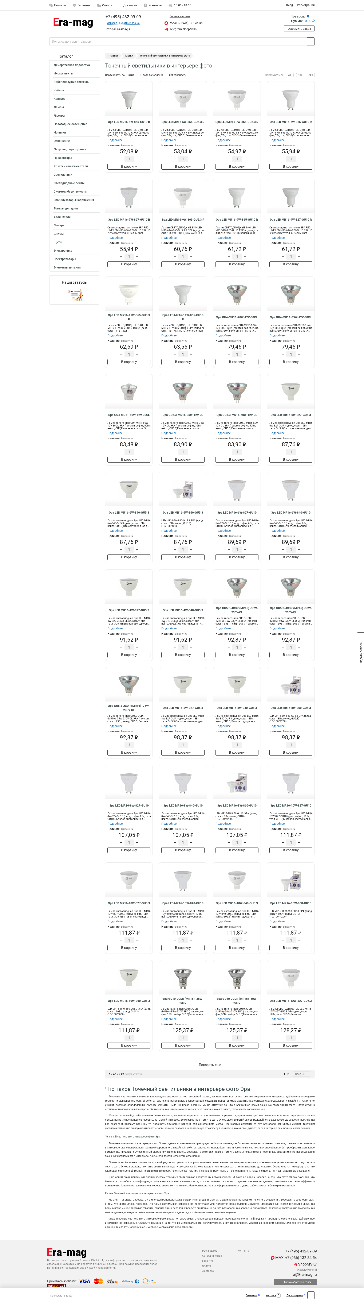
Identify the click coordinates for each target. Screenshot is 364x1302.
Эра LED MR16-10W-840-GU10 (182, 903)
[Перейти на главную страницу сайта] (73, 23)
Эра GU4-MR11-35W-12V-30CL (291, 317)
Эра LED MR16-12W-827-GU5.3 (291, 1000)
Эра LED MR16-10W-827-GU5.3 (129, 903)
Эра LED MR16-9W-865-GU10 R (237, 219)
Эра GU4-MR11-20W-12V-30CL (237, 317)
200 (311, 75)
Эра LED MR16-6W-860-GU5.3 (183, 512)
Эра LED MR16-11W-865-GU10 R (182, 317)
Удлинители (62, 217)
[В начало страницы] (311, 1295)
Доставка (130, 5)
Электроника (63, 250)
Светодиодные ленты (69, 183)
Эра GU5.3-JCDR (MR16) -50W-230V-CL (291, 610)
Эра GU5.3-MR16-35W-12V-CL (183, 415)
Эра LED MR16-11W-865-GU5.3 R (129, 317)
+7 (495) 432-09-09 (122, 16)
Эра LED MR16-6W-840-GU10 (290, 512)
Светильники (63, 174)
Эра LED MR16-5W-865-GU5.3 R (183, 122)
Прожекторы (63, 157)
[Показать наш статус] (74, 295)
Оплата (107, 5)
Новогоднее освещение (70, 124)
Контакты (155, 5)
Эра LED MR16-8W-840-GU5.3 (237, 708)
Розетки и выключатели (71, 166)
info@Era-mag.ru (302, 1274)
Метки (129, 55)
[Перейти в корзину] (287, 19)
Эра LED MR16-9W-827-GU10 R (291, 219)
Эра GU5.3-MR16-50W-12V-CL (237, 415)
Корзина (271, 1295)
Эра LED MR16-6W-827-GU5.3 (291, 415)
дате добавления (153, 75)
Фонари (59, 225)
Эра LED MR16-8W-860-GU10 (237, 805)
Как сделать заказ (61, 1295)
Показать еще (210, 1065)
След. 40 (300, 1074)
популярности (177, 75)
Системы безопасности (70, 191)
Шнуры (59, 233)
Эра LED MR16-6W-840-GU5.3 (129, 512)
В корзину (129, 167)
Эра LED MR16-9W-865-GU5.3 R (183, 219)
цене (131, 75)
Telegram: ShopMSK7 (183, 29)
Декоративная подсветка (72, 65)
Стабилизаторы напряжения (74, 200)
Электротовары (65, 259)
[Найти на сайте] (311, 41)
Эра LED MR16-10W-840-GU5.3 (237, 903)
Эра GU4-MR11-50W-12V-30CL (129, 415)
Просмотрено (294, 1295)
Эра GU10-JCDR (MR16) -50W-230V (237, 1001)
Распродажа (209, 1250)
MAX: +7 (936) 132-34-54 (186, 22)
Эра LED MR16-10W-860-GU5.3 (129, 1000)
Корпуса (59, 98)
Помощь (60, 5)
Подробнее (115, 140)
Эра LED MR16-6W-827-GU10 (237, 512)
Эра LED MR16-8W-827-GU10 (129, 805)
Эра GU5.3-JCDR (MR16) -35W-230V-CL (237, 610)
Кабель (59, 90)
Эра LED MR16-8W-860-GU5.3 (291, 708)
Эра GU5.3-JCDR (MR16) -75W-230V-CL (129, 708)
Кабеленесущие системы (71, 82)
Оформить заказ (299, 28)
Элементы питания (67, 267)
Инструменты (63, 73)
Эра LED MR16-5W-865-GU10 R (129, 122)
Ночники (60, 132)
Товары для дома (66, 208)
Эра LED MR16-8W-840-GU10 (183, 805)
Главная (113, 55)
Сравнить (251, 1295)
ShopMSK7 (307, 1264)
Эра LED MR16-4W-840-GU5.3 (183, 610)
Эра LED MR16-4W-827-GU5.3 (129, 610)
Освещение (62, 141)
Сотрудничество (212, 1255)
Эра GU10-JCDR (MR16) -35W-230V (182, 1001)
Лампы (59, 107)
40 (289, 75)
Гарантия (84, 5)
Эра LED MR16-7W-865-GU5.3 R (236, 122)
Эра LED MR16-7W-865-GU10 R (291, 122)
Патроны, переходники (70, 149)
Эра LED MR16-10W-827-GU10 (290, 805)
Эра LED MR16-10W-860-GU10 (290, 903)
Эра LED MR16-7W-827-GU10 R (129, 219)
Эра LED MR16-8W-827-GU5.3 (183, 708)
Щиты (58, 242)
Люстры (59, 115)
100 (300, 75)
